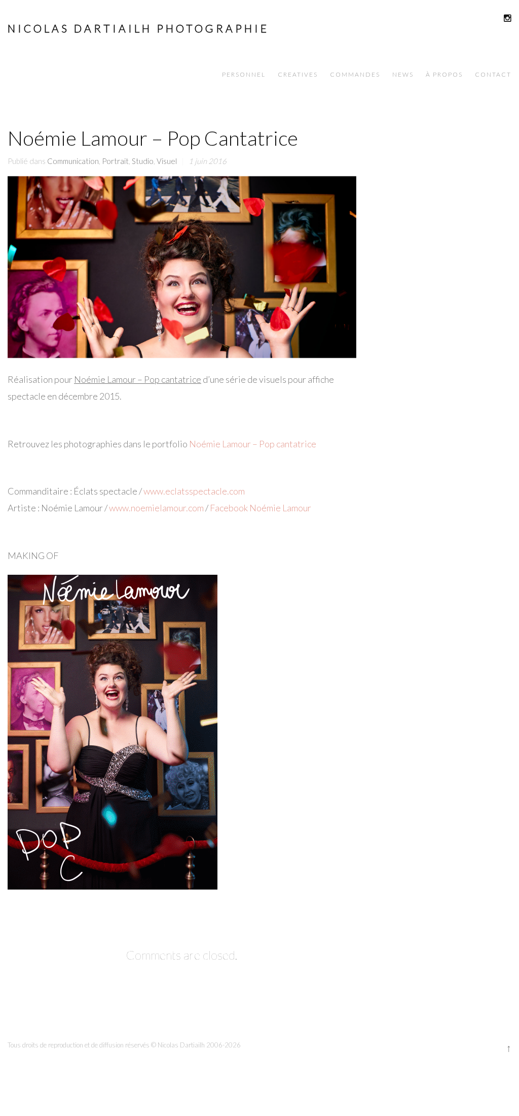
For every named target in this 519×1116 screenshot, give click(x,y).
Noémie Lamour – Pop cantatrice (252, 443)
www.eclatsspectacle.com (194, 491)
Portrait (115, 161)
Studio (143, 161)
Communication (73, 161)
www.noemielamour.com (156, 507)
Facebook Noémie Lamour (260, 507)
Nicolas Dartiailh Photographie (138, 28)
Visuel (167, 161)
